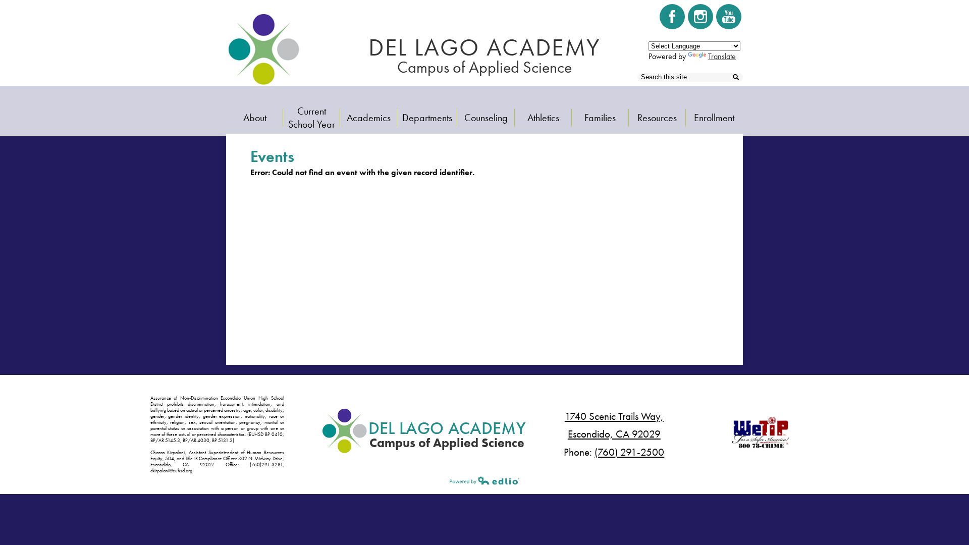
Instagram (700, 16)
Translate (722, 56)
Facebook (672, 16)
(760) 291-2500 (629, 452)
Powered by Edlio (484, 480)
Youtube (728, 16)
